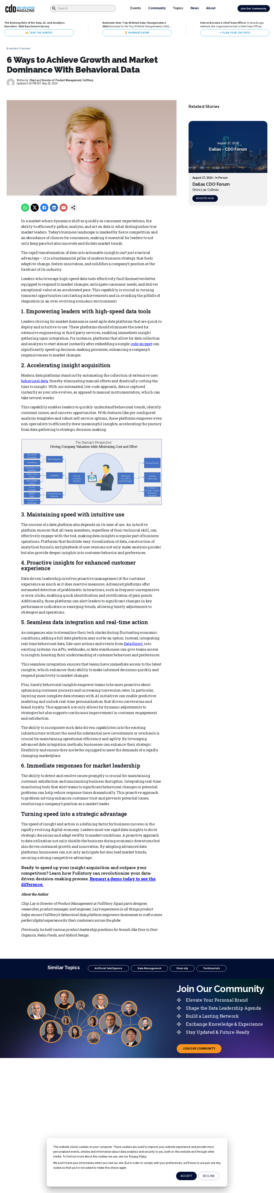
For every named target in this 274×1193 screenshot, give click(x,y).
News (195, 8)
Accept (186, 1176)
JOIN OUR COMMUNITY (202, 1050)
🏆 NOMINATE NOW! (137, 32)
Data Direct (133, 643)
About (210, 8)
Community (156, 8)
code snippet (141, 343)
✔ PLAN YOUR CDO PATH (235, 32)
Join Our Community (253, 8)
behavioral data (34, 380)
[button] (108, 968)
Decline (209, 1176)
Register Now (205, 198)
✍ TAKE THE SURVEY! (39, 32)
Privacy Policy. (138, 1156)
